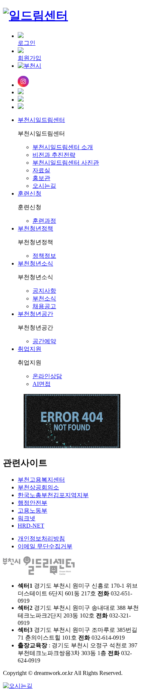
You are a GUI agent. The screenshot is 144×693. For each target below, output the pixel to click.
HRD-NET (31, 526)
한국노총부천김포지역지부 (53, 495)
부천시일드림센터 (41, 120)
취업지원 (29, 349)
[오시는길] (79, 106)
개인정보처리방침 (41, 538)
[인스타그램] (79, 82)
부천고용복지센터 (41, 479)
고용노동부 (32, 510)
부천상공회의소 (38, 487)
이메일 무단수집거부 (45, 546)
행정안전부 (32, 503)
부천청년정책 (35, 228)
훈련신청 (29, 193)
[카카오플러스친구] (79, 99)
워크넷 (26, 518)
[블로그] (79, 92)
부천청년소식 (35, 263)
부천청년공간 (35, 314)
